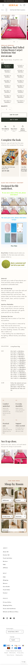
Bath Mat (6, 9)
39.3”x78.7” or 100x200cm (20, 76)
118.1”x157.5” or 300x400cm (20, 101)
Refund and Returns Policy (10, 611)
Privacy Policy (7, 602)
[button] (3, 5)
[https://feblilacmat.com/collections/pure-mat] (14, 234)
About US (5, 551)
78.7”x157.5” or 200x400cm (7, 101)
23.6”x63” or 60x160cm (7, 66)
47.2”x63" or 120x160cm (20, 71)
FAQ (4, 564)
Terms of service (10, 655)
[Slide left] (10, 41)
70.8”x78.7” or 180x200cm (20, 86)
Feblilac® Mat (13, 651)
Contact (5, 593)
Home (2, 10)
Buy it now (14, 119)
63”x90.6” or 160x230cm (20, 91)
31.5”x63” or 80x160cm (21, 66)
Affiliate (5, 567)
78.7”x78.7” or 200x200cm (7, 91)
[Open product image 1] (7, 457)
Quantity (4, 106)
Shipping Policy (7, 605)
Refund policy (12, 652)
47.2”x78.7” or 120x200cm (7, 81)
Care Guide (6, 586)
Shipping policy (19, 655)
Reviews (5, 561)
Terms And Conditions (9, 608)
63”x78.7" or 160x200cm (7, 86)
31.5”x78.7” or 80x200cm (7, 76)
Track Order (6, 589)
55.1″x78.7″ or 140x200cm (20, 81)
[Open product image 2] (20, 457)
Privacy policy (20, 652)
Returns (5, 583)
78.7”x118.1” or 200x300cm (20, 96)
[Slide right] (17, 41)
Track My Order (7, 558)
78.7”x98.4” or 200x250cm (7, 96)
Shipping (5, 580)
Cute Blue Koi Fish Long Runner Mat (8, 167)
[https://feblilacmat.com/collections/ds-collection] (14, 214)
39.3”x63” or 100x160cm (7, 71)
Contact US (6, 555)
